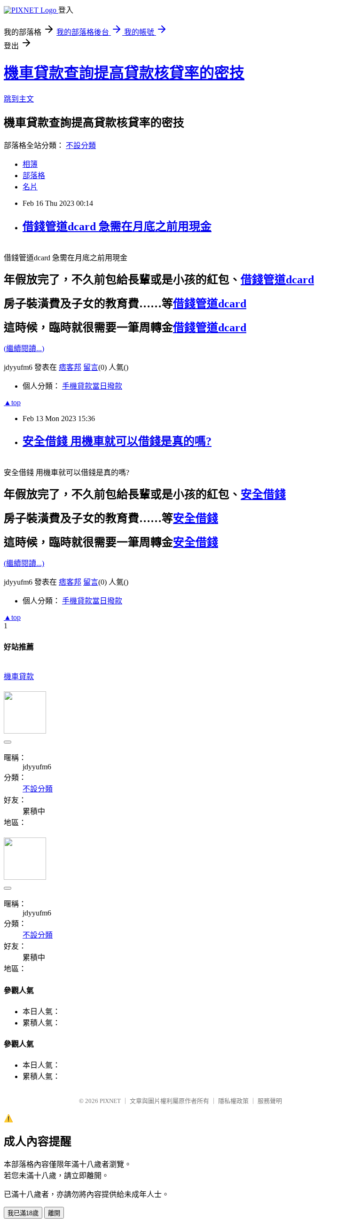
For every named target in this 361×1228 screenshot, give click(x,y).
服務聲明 (270, 1100)
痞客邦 (70, 367)
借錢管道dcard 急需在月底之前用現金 (117, 226)
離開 (54, 1213)
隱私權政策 (233, 1100)
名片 (30, 187)
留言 (90, 367)
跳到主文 (19, 99)
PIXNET (110, 1100)
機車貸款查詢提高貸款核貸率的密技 (124, 72)
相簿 (30, 164)
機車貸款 (19, 676)
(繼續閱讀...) (24, 348)
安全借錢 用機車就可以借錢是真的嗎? (117, 441)
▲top (12, 403)
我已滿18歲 (23, 1213)
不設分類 (81, 145)
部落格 (34, 176)
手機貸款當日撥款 (92, 386)
